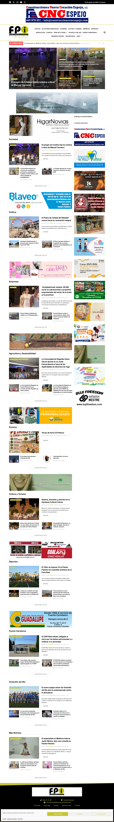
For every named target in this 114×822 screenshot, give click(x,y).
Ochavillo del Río (75, 32)
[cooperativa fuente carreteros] (40, 619)
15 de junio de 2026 (59, 321)
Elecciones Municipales (50, 29)
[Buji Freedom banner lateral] (89, 398)
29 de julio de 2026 (59, 369)
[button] (104, 32)
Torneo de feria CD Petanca (53, 432)
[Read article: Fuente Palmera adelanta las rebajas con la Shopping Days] (14, 316)
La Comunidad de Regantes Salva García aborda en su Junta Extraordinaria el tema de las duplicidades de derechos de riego (56, 363)
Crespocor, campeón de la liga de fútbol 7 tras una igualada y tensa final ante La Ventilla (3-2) (29, 592)
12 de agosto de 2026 (26, 460)
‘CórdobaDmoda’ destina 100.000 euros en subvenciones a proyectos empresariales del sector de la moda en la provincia (57, 291)
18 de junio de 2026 (26, 317)
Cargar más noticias (41, 186)
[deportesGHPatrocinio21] (40, 550)
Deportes (94, 29)
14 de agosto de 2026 (60, 435)
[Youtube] (21, 2)
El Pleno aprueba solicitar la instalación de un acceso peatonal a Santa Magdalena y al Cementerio (62, 243)
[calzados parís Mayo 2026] (40, 270)
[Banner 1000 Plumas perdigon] (89, 224)
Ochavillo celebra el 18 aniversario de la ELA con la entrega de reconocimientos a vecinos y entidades (62, 713)
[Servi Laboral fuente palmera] (40, 415)
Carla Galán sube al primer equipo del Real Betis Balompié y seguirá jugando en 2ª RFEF (29, 662)
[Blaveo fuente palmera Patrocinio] (40, 200)
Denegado (79, 814)
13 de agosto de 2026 (26, 596)
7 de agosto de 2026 (59, 529)
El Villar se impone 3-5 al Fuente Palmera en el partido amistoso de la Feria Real (57, 570)
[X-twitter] (14, 2)
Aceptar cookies (57, 814)
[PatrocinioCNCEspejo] (57, 14)
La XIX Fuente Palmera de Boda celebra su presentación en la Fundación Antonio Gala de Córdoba (29, 764)
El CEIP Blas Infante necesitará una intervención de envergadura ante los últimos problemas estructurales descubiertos (62, 662)
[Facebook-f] (10, 2)
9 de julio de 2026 (58, 249)
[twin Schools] (89, 268)
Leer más (46, 158)
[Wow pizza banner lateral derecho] (89, 312)
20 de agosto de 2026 (30, 88)
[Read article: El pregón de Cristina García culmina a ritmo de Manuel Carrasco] (24, 154)
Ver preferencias (101, 814)
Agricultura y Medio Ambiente (19, 359)
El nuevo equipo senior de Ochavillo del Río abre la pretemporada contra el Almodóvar (56, 690)
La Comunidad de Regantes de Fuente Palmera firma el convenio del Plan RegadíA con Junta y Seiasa (29, 387)
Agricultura (40, 32)
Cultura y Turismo (75, 29)
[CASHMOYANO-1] (89, 290)
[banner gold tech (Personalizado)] (89, 333)
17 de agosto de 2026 (60, 644)
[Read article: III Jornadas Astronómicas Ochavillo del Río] (14, 459)
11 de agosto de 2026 (60, 223)
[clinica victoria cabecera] (40, 482)
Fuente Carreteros (90, 32)
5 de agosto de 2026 (59, 174)
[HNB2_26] (40, 125)
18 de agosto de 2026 (65, 88)
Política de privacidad (12, 818)
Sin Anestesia (70, 36)
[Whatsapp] (25, 2)
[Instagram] (17, 2)
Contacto (77, 805)
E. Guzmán (20, 88)
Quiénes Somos (66, 805)
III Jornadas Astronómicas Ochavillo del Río (28, 457)
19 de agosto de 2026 (65, 69)
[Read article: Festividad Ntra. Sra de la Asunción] (47, 459)
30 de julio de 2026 (25, 769)
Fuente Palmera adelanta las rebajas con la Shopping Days (29, 314)
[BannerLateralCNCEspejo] (89, 136)
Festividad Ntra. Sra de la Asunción (60, 457)
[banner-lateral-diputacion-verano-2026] (89, 180)
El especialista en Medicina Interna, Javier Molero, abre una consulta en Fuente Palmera (92, 82)
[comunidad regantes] (89, 158)
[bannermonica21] (89, 246)
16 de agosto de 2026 (26, 529)
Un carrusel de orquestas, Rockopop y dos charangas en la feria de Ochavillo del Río (29, 713)
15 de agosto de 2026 (60, 575)
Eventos (49, 32)
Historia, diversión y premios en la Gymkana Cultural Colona (67, 83)
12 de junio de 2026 (59, 771)
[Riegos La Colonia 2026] (40, 342)
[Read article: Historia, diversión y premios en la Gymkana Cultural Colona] (24, 509)
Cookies (4, 818)
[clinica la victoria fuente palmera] (89, 354)
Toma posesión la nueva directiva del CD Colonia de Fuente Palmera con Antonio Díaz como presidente (61, 593)
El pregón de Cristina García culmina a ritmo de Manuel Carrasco (32, 83)
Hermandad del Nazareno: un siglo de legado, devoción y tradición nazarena (61, 525)
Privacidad (37, 805)
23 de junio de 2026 (60, 297)
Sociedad (63, 29)
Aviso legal (20, 818)
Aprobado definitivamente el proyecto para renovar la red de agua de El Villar (29, 243)
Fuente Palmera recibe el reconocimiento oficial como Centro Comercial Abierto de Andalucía (61, 315)
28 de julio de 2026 (58, 598)
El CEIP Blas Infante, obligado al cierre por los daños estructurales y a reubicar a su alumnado (57, 639)
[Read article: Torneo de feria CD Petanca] (24, 442)
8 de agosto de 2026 (60, 695)
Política (37, 29)
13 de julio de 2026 (25, 666)
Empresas (86, 29)
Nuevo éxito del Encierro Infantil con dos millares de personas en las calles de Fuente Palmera (53, 43)
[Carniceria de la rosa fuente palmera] (89, 203)
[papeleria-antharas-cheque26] (89, 376)
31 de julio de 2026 (25, 247)
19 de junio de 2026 (59, 718)
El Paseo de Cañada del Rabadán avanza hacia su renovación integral (56, 219)
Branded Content (57, 36)
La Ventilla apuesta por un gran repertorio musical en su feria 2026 (62, 170)
